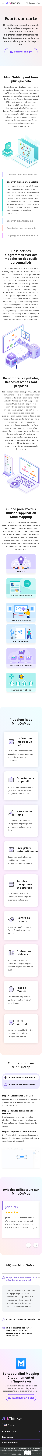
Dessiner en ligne (23, 51)
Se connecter (34, 3)
